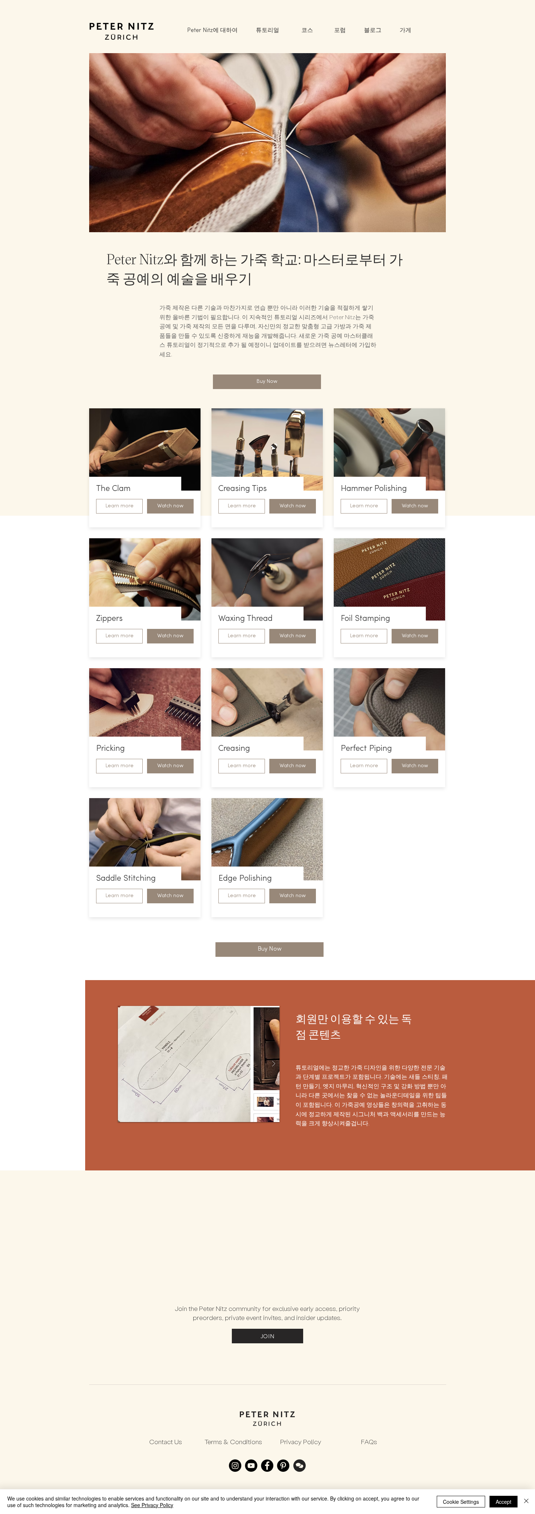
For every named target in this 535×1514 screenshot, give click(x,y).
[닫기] (526, 1501)
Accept (503, 1501)
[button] (170, 506)
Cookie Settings (461, 1501)
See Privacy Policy (152, 1505)
